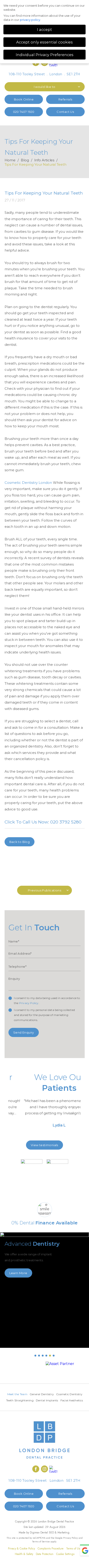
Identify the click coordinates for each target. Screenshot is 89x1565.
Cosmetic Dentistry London (28, 482)
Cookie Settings (65, 1554)
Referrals (65, 99)
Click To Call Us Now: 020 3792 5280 (43, 822)
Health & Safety (24, 1554)
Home (10, 160)
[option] (44, 1102)
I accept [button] (44, 29)
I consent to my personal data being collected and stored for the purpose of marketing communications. (44, 1015)
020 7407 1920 (23, 112)
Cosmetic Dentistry (69, 1394)
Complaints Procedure (50, 1548)
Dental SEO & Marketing (54, 1532)
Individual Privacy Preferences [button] (44, 54)
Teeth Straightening (20, 1400)
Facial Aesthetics (71, 1400)
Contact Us (65, 112)
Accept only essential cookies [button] (44, 42)
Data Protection (44, 1554)
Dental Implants (47, 1400)
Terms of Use (73, 1548)
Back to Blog (19, 842)
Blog (25, 160)
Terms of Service (41, 1541)
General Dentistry (42, 1394)
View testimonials (44, 1145)
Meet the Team (17, 1394)
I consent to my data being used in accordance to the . (47, 1000)
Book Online (24, 99)
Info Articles (44, 160)
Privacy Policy (29, 1003)
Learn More (18, 1273)
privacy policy (30, 20)
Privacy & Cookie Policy (21, 1548)
